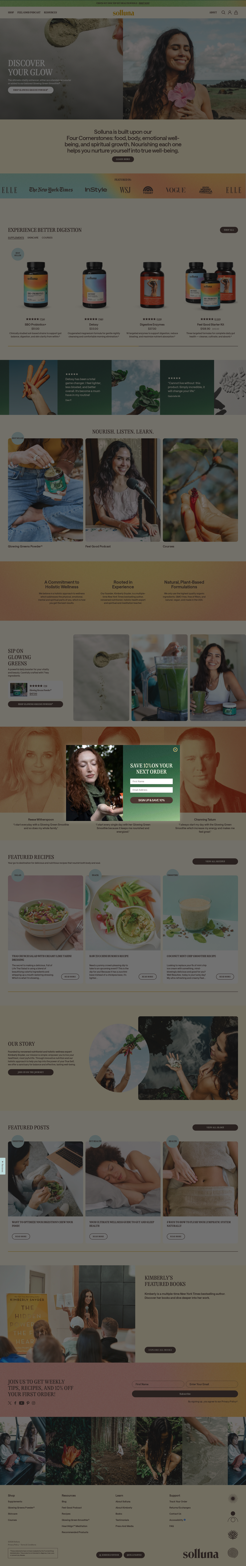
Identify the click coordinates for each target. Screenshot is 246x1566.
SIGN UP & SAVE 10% (151, 800)
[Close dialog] (175, 749)
